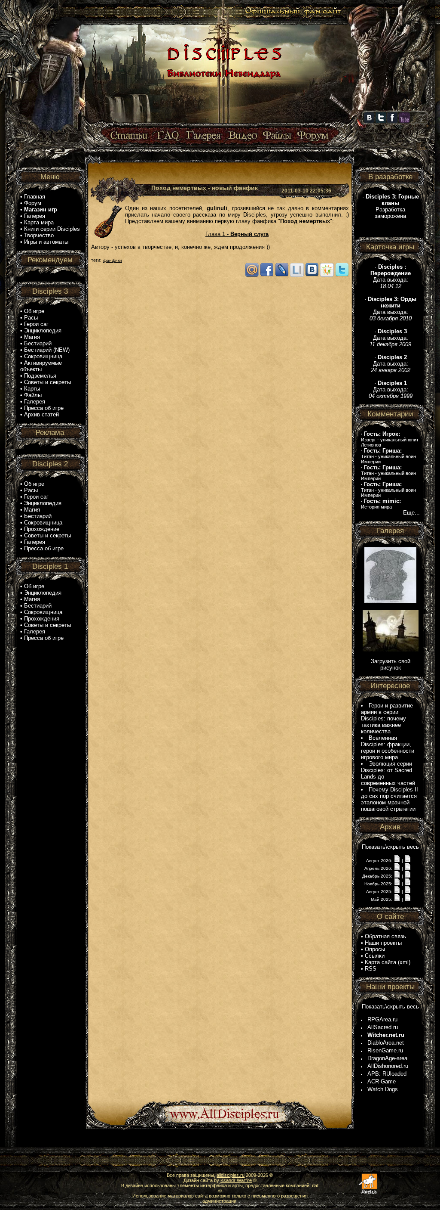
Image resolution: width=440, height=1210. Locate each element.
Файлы (33, 395)
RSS (370, 968)
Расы (31, 317)
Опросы (375, 949)
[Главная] (223, 123)
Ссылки (375, 955)
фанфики (112, 260)
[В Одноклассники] (327, 275)
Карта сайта (380, 962)
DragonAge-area (387, 1058)
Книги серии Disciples (52, 229)
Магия (32, 337)
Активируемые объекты (41, 366)
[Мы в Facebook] (392, 121)
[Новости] (397, 860)
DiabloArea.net (385, 1042)
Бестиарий (38, 343)
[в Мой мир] (252, 275)
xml (404, 962)
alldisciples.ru (230, 1175)
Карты (32, 388)
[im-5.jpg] (390, 601)
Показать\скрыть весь (390, 847)
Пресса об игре (44, 408)
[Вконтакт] (312, 275)
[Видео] (241, 136)
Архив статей (41, 414)
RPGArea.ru (382, 1019)
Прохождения (41, 618)
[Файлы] (277, 136)
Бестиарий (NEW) (47, 350)
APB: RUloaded (386, 1073)
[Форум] (312, 136)
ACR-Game (381, 1081)
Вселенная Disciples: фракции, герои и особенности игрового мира (387, 747)
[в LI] (297, 275)
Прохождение (41, 529)
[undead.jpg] (391, 649)
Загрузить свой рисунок (390, 664)
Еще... (411, 512)
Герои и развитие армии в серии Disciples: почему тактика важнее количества (387, 718)
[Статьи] (129, 136)
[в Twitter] (342, 275)
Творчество (39, 235)
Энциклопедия (42, 330)
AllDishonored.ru (387, 1066)
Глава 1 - (237, 234)
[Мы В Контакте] (369, 121)
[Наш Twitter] (381, 121)
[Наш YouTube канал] (404, 121)
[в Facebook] (267, 275)
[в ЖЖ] (282, 275)
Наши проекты (383, 943)
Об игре (34, 311)
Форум (32, 203)
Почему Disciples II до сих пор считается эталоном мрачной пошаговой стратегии (389, 799)
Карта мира (39, 222)
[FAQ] (167, 136)
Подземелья (40, 375)
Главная (34, 196)
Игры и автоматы (46, 242)
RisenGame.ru (385, 1050)
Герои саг (36, 324)
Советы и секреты (47, 382)
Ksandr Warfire (236, 1180)
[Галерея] (203, 136)
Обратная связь (385, 936)
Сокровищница (43, 356)
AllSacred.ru (382, 1027)
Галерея (34, 216)
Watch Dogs (382, 1089)
